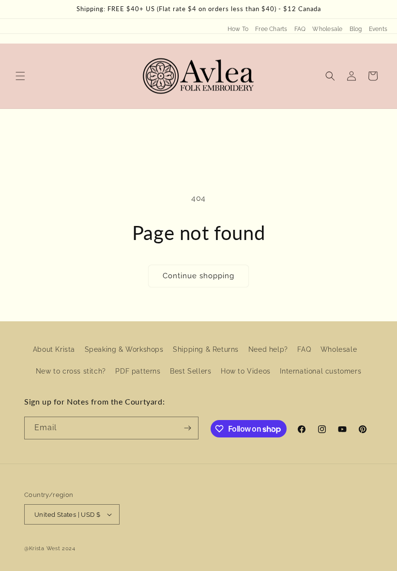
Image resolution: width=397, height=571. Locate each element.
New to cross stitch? (71, 371)
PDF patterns (137, 371)
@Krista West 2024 (50, 548)
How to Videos (246, 371)
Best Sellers (190, 371)
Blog (356, 29)
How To (238, 29)
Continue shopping (198, 275)
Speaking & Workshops (124, 349)
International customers (320, 371)
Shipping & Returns (206, 349)
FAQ (300, 29)
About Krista (54, 349)
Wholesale (327, 29)
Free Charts (271, 29)
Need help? (268, 349)
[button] (20, 76)
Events (378, 29)
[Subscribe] (187, 428)
